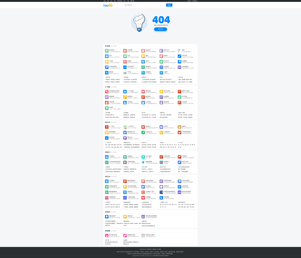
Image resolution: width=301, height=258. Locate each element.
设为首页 (189, 0)
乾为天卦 (180, 114)
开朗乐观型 (169, 114)
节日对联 (154, 147)
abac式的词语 (134, 79)
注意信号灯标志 (109, 171)
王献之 (179, 82)
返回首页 (160, 29)
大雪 (120, 147)
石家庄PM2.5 (145, 171)
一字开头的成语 (145, 79)
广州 (185, 204)
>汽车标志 (125, 167)
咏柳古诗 (168, 82)
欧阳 (161, 147)
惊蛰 (109, 144)
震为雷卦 (180, 117)
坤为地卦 (185, 114)
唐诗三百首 (162, 79)
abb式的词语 (126, 82)
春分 (106, 144)
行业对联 (149, 147)
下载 (128, 0)
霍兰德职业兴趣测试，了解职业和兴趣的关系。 (114, 224)
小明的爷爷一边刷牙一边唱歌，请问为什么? (132, 224)
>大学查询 (107, 202)
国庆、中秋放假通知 (183, 171)
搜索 (169, 5)
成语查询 (142, 251)
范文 (124, 0)
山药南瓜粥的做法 (135, 147)
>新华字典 (107, 77)
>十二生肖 (180, 142)
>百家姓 (162, 142)
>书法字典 (180, 77)
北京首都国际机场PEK (165, 169)
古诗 (111, 0)
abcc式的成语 (145, 82)
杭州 (190, 204)
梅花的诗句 (162, 82)
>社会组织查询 (145, 202)
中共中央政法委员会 (147, 204)
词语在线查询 (136, 251)
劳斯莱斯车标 (133, 169)
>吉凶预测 (125, 112)
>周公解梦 (107, 112)
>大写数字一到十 (164, 202)
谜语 (169, 251)
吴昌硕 (190, 82)
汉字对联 (149, 144)
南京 (185, 207)
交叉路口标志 (108, 169)
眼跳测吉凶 (126, 114)
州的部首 (117, 82)
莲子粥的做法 (136, 144)
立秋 (118, 144)
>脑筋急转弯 (126, 221)
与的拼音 (117, 79)
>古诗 (161, 77)
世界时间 (151, 251)
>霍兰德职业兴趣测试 (110, 221)
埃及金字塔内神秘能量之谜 (148, 225)
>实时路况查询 (181, 202)
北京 (179, 204)
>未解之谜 (143, 221)
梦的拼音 (107, 82)
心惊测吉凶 (132, 114)
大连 (190, 207)
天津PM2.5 (151, 171)
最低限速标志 (117, 171)
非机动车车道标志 (117, 169)
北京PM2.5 (144, 169)
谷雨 (112, 144)
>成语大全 (143, 77)
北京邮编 (126, 204)
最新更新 (154, 249)
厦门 (193, 207)
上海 (182, 204)
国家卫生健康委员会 (147, 207)
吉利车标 (132, 171)
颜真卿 (183, 79)
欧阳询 (187, 79)
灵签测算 (162, 251)
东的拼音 (112, 79)
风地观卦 (190, 117)
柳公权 (183, 82)
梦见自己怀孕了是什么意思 (112, 117)
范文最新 (159, 249)
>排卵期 (125, 240)
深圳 (188, 204)
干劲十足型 (162, 114)
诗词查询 (147, 251)
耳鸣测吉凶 (132, 117)
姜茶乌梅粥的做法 (128, 144)
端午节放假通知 (182, 169)
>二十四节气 (108, 142)
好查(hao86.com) (143, 249)
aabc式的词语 (127, 79)
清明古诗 (173, 82)
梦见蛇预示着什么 (109, 114)
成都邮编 (136, 207)
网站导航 (149, 249)
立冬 (106, 147)
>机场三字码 (163, 167)
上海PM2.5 (150, 169)
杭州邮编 (136, 204)
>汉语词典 (125, 77)
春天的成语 (153, 79)
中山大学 (117, 204)
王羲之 (179, 79)
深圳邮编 (131, 204)
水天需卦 (185, 117)
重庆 (193, 204)
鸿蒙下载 (132, 0)
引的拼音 (112, 82)
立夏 (115, 147)
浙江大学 (112, 204)
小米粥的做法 (127, 147)
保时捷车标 (126, 169)
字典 (104, 0)
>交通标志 (107, 167)
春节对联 (144, 144)
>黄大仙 (143, 112)
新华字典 (131, 251)
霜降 (118, 147)
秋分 (120, 144)
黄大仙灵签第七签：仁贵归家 (149, 117)
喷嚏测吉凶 (126, 117)
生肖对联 (154, 144)
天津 (179, 207)
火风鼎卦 (190, 114)
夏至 (115, 144)
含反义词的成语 (152, 82)
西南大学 (117, 207)
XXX (187, 82)
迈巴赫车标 (126, 171)
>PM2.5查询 (144, 167)
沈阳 (188, 207)
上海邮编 (131, 207)
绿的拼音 (107, 79)
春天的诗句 (169, 79)
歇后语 (166, 251)
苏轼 (191, 79)
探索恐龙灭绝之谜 (146, 223)
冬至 (109, 147)
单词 (115, 0)
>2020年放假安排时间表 (183, 167)
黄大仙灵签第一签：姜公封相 (149, 114)
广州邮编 (126, 207)
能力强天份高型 (164, 117)
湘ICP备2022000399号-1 (164, 255)
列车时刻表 (119, 0)
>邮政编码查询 (126, 202)
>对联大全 (143, 142)
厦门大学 (107, 207)
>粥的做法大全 (126, 142)
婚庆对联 (144, 147)
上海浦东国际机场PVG (165, 171)
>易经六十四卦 (181, 112)
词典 (108, 0)
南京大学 (112, 207)
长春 (182, 207)
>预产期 (107, 240)
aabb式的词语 (133, 82)
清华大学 (107, 204)
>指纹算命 (162, 112)
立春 (112, 147)
